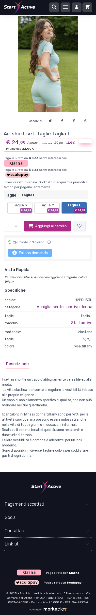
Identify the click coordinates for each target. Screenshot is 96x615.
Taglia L (76, 207)
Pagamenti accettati (24, 504)
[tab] (17, 364)
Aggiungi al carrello (51, 226)
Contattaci (15, 530)
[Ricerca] (54, 7)
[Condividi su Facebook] (62, 120)
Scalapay (74, 582)
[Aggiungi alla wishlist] (79, 226)
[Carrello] (87, 7)
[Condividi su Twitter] (50, 120)
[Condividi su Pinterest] (73, 120)
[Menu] (65, 7)
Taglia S (22, 207)
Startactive (81, 322)
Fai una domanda (33, 253)
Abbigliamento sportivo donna (64, 306)
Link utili (13, 544)
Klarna (16, 163)
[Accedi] (76, 7)
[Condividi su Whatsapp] (85, 120)
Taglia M (49, 207)
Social (10, 517)
